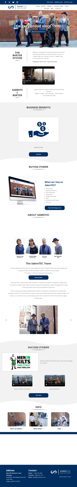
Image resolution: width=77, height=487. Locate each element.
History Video (38, 277)
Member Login (59, 2)
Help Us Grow (16, 429)
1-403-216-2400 (37, 473)
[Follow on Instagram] (17, 2)
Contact (58, 8)
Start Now (38, 395)
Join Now (38, 154)
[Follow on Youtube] (13, 2)
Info (52, 8)
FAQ (59, 429)
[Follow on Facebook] (5, 2)
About (67, 6)
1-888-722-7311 (39, 475)
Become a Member (38, 32)
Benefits (50, 6)
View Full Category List (54, 208)
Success (46, 8)
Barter (43, 6)
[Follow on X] (9, 2)
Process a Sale (68, 2)
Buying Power (58, 6)
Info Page (37, 429)
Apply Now (50, 2)
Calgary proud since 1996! (38, 26)
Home (38, 6)
